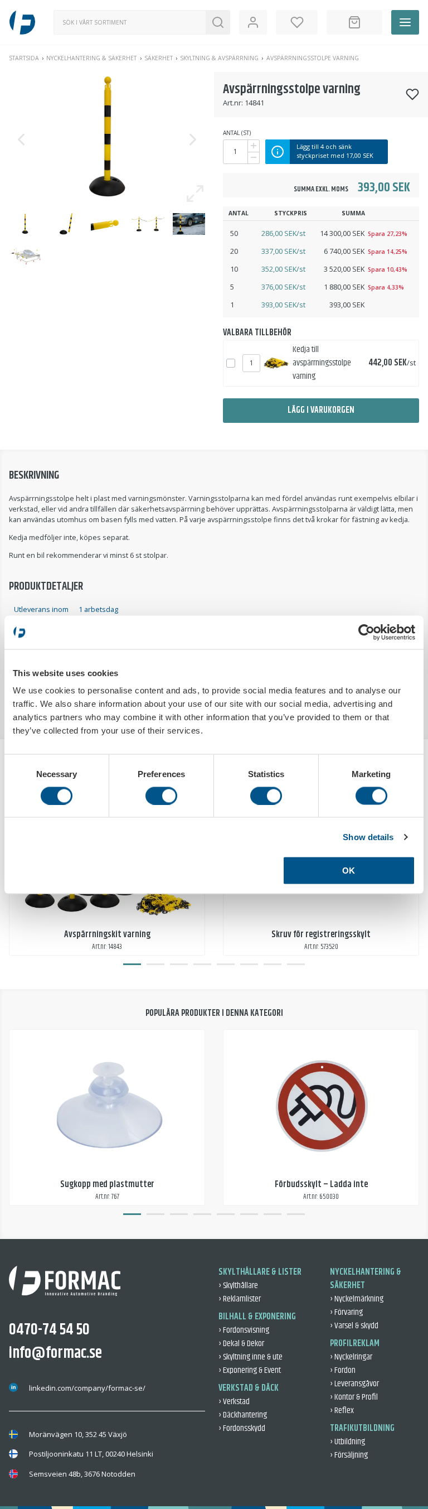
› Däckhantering (242, 1415)
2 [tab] (155, 964)
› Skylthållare (238, 1286)
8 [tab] (296, 964)
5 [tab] (226, 964)
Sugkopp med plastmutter (107, 1185)
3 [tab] (179, 964)
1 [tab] (132, 964)
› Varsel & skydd (354, 1326)
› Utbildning (347, 1442)
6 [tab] (249, 964)
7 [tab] (272, 964)
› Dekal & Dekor (241, 1344)
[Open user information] (253, 22)
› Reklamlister (239, 1299)
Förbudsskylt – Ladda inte (321, 1185)
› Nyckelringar (351, 1357)
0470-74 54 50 (49, 1330)
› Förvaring (346, 1312)
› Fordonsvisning (243, 1330)
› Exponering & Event (249, 1370)
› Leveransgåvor (354, 1384)
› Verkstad (234, 1402)
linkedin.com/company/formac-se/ (87, 1388)
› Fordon (343, 1370)
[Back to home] (22, 22)
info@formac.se (55, 1353)
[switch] (161, 795)
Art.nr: (233, 103)
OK (348, 870)
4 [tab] (202, 964)
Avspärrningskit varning (107, 935)
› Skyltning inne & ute (250, 1357)
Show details (368, 836)
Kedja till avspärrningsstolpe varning (322, 363)
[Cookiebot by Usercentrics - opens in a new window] (366, 632)
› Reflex (342, 1411)
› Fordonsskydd (241, 1428)
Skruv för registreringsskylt (321, 935)
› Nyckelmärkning (356, 1299)
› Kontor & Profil (354, 1397)
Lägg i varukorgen (321, 410)
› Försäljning (349, 1455)
